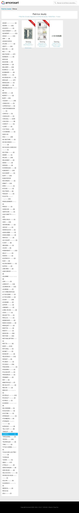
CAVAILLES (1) (8, 116)
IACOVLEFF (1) (9, 240)
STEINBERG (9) (8, 418)
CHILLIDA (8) (8, 121)
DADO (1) (5, 134)
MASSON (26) (8, 333)
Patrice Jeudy (6, 9)
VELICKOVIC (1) (9, 473)
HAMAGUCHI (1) (9, 230)
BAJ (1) (6, 51)
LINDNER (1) (8, 307)
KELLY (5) (7, 253)
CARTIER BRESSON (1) (8, 110)
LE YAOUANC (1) (9, 294)
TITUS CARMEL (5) (9, 448)
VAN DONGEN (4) (9, 467)
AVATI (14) (7, 46)
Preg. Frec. (55, 507)
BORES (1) (8, 75)
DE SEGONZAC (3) (9, 143)
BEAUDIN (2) (8, 64)
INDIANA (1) (8, 245)
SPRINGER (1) (9, 416)
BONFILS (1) (8, 69)
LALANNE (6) (9, 278)
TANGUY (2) (7, 431)
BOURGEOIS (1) (9, 77)
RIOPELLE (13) (9, 395)
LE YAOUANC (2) (9, 297)
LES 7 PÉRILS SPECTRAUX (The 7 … (28, 45)
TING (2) (7, 444)
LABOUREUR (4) (9, 272)
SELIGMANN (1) (8, 408)
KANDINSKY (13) (9, 250)
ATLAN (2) (8, 44)
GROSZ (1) (7, 227)
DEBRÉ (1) (7, 155)
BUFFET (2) (8, 95)
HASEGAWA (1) (9, 232)
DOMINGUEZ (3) (9, 168)
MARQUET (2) (8, 325)
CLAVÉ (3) (7, 126)
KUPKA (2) (7, 266)
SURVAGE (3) (8, 426)
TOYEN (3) (5, 457)
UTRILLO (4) (8, 465)
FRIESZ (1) (7, 206)
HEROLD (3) (8, 237)
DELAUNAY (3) (8, 160)
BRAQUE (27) (8, 80)
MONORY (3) (8, 354)
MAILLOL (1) (8, 318)
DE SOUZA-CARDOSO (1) (9, 148)
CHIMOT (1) (8, 124)
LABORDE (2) (7, 268)
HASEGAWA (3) (9, 235)
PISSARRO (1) (8, 369)
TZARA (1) (7, 460)
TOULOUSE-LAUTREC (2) (9, 453)
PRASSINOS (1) (8, 374)
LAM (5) (7, 281)
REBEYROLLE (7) (8, 382)
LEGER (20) (8, 299)
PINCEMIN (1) (9, 367)
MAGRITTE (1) (8, 315)
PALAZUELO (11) (9, 356)
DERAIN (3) (7, 165)
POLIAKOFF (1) (8, 372)
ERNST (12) (7, 183)
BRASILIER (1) (8, 82)
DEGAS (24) (7, 157)
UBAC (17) (7, 462)
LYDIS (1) (7, 312)
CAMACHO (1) (8, 103)
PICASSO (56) (8, 364)
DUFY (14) (7, 175)
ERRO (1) (8, 186)
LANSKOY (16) (8, 284)
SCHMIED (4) (9, 404)
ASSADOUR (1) (7, 41)
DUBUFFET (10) (8, 170)
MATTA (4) (7, 343)
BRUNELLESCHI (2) (9, 89)
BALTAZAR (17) (8, 54)
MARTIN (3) (8, 328)
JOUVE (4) (6, 248)
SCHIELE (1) (7, 400)
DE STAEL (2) (8, 152)
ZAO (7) (6, 493)
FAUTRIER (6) (7, 191)
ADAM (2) (9, 23)
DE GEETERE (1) (9, 139)
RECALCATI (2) (9, 385)
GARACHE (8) (8, 209)
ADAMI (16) (7, 25)
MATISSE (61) (8, 336)
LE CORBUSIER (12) (8, 292)
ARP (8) (6, 38)
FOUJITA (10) (7, 197)
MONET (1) (7, 351)
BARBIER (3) (8, 57)
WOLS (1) (5, 491)
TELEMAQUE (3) (9, 442)
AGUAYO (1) (8, 28)
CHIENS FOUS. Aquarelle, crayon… (56, 44)
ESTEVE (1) (8, 188)
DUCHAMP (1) (8, 173)
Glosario (50, 507)
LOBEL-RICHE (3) (9, 310)
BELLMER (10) (8, 67)
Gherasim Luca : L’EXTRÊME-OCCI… (42, 44)
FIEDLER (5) (8, 193)
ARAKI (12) (8, 36)
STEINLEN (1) (8, 422)
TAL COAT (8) (8, 429)
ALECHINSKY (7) (9, 31)
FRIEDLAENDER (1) (9, 203)
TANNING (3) (9, 434)
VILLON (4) (8, 480)
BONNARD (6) (8, 72)
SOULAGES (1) (8, 411)
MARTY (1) (8, 330)
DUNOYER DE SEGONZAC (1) (8, 179)
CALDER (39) (9, 100)
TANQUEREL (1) (9, 436)
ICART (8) (7, 243)
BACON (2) (7, 49)
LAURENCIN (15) (9, 286)
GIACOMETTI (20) (9, 215)
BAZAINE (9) (7, 62)
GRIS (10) (6, 222)
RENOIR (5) (9, 391)
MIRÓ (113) (7, 346)
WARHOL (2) (7, 488)
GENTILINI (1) (8, 212)
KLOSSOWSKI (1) (9, 263)
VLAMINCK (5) (9, 484)
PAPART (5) (7, 359)
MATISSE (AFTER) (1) (9, 340)
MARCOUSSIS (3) (9, 323)
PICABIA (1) (8, 361)
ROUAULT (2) (9, 398)
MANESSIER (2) (8, 320)
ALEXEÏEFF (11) (9, 33)
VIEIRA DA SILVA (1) (9, 477)
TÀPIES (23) (7, 439)
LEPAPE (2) (8, 305)
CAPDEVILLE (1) (8, 106)
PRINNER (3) (7, 377)
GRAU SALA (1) (8, 219)
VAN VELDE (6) (8, 470)
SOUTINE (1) (8, 413)
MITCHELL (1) (7, 349)
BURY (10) (6, 98)
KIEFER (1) (7, 255)
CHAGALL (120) (8, 119)
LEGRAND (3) (8, 302)
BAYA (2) (5, 59)
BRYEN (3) (7, 93)
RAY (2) (5, 380)
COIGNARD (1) (8, 131)
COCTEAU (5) (8, 129)
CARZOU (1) (7, 113)
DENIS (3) (7, 162)
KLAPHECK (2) (9, 258)
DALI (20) (7, 137)
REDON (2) (7, 387)
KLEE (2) (6, 261)
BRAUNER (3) (8, 85)
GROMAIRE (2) (9, 224)
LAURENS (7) (7, 289)
